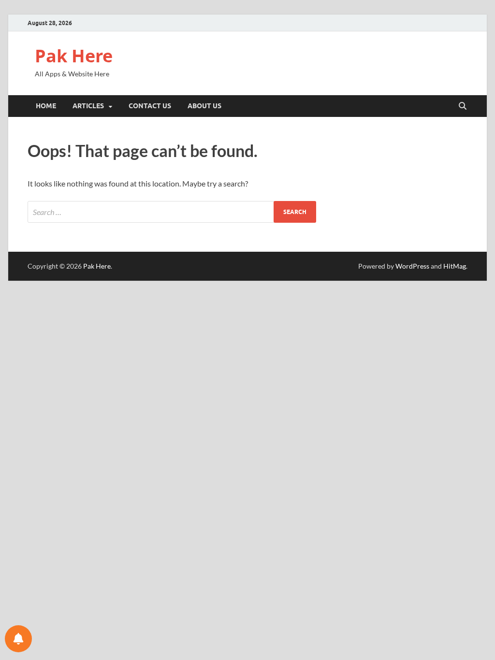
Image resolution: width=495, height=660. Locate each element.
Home (46, 106)
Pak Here (74, 56)
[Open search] (462, 106)
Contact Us (150, 106)
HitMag (454, 266)
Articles (88, 106)
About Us (204, 106)
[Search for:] (172, 212)
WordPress (412, 266)
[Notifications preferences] (18, 638)
